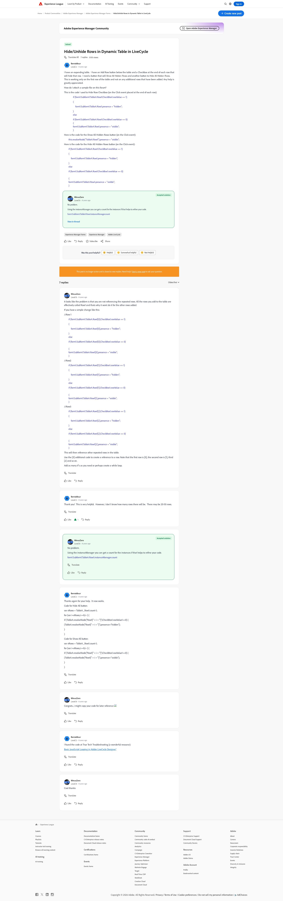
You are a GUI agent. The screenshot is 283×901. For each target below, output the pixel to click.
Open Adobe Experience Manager (201, 28)
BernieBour (76, 63)
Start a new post (138, 271)
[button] (231, 13)
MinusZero (79, 197)
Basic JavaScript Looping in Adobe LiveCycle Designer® (90, 749)
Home (40, 13)
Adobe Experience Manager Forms (98, 13)
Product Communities (52, 13)
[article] (118, 388)
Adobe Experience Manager (73, 13)
